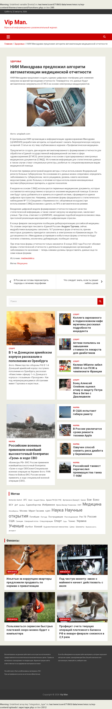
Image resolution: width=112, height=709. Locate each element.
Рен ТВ (82, 516)
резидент (12, 531)
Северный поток (31, 521)
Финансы (12, 540)
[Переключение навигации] (8, 36)
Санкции (19, 521)
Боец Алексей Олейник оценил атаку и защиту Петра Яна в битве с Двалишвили (87, 390)
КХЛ (79, 505)
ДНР (16, 505)
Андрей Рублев (39, 500)
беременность (91, 527)
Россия (92, 516)
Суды (65, 521)
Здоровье (15, 61)
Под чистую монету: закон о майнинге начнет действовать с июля (81, 582)
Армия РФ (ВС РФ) (53, 500)
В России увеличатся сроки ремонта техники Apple (87, 432)
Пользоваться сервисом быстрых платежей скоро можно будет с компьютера (30, 630)
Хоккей (38, 526)
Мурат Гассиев (36, 511)
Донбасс (22, 505)
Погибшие (34, 517)
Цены (72, 527)
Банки (83, 500)
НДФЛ (47, 511)
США (12, 520)
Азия (30, 500)
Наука (12, 441)
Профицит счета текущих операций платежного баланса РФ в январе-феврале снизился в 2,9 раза (81, 632)
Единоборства (33, 505)
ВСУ (11, 505)
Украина (81, 521)
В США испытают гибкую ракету (84, 412)
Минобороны (13, 511)
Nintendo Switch (15, 500)
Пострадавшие (55, 517)
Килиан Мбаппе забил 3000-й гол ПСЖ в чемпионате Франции (87, 368)
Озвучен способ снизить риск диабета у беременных (88, 451)
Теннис (71, 521)
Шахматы (80, 527)
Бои (89, 499)
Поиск (100, 301)
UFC (25, 500)
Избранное (48, 504)
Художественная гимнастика (55, 527)
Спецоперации (46, 521)
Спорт (12, 349)
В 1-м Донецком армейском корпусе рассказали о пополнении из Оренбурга (30, 357)
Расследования (71, 517)
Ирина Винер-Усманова (66, 505)
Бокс (96, 499)
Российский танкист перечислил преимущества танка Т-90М (87, 470)
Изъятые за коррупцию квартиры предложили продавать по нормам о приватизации (29, 582)
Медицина (22, 263)
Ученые (16, 525)
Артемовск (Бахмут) (71, 500)
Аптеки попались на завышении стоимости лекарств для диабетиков (87, 347)
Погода (44, 517)
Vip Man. (15, 22)
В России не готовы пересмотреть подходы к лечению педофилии (31, 282)
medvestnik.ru (27, 258)
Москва (23, 511)
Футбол (29, 526)
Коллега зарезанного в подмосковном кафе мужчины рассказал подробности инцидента (88, 324)
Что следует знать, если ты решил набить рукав (81, 282)
